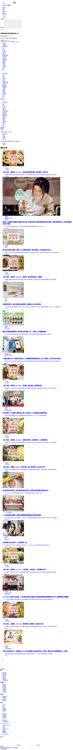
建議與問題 (2, 669)
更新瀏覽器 (17, 141)
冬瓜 (3, 68)
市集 (7, 747)
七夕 (3, 47)
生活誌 (4, 8)
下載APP (2, 27)
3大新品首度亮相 (8, 648)
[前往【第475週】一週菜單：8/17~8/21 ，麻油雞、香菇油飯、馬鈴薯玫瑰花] (13, 379)
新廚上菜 (4, 700)
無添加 (6, 300)
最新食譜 (4, 43)
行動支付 (6, 353)
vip (5, 166)
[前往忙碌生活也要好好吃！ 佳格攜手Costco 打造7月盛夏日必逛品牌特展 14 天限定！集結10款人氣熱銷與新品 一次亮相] (13, 644)
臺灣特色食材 (7, 594)
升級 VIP (4, 14)
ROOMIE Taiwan (6, 728)
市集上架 (4, 677)
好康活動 (4, 710)
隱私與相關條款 (6, 721)
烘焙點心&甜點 (5, 55)
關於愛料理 (5, 673)
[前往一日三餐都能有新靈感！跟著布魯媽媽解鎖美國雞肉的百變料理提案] (13, 511)
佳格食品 (6, 647)
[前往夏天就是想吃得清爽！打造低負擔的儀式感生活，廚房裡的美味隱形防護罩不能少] (13, 487)
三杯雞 (4, 136)
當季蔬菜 (6, 245)
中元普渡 (4, 51)
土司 (5, 301)
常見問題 (4, 684)
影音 (3, 711)
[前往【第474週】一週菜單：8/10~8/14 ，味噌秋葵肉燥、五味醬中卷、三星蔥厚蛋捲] (13, 433)
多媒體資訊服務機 (8, 354)
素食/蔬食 (4, 54)
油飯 (3, 76)
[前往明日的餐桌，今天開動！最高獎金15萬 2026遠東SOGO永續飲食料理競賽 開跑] (13, 406)
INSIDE (4, 727)
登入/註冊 (4, 16)
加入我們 (4, 675)
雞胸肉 (4, 63)
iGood (4, 12)
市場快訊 (6, 216)
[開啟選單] (12, 24)
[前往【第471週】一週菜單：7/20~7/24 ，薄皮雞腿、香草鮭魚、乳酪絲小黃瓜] (13, 617)
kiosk (6, 355)
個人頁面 (4, 688)
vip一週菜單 (7, 169)
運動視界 (4, 731)
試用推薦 (4, 13)
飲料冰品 (4, 85)
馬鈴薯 (4, 94)
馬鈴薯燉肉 (5, 133)
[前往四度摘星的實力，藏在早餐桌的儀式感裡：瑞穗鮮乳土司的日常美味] (13, 297)
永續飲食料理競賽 (8, 410)
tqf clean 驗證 (7, 328)
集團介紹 (4, 672)
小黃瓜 (4, 64)
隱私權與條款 (5, 680)
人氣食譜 (4, 45)
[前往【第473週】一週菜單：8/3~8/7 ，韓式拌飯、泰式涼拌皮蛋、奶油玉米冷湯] (13, 460)
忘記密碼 (4, 685)
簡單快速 (4, 60)
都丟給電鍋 (5, 59)
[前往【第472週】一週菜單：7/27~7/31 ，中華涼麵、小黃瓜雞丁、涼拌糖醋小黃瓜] (13, 563)
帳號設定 (4, 687)
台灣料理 (6, 219)
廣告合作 (4, 676)
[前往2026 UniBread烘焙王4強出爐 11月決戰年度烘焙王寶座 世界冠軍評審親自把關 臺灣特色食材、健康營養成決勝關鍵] (13, 590)
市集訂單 (4, 689)
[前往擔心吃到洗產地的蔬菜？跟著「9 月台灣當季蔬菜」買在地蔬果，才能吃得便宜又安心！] (13, 244)
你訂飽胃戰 (7, 539)
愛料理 (4, 7)
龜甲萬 (6, 327)
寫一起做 (10, 131)
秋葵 (3, 139)
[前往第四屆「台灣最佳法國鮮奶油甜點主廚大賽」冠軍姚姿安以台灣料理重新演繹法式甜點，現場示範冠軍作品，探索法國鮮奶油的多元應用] (31, 215)
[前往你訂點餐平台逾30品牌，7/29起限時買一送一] (13, 535)
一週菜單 (6, 168)
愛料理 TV (5, 11)
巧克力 (4, 50)
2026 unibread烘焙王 (8, 592)
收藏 (2, 131)
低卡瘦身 (4, 56)
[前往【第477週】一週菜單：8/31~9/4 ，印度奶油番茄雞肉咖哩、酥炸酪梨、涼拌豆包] (13, 165)
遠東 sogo (6, 408)
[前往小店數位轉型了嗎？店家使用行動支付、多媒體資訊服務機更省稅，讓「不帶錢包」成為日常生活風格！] (13, 352)
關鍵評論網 (5, 732)
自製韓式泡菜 (5, 46)
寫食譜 (5, 131)
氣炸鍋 (4, 61)
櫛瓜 (3, 135)
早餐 (3, 52)
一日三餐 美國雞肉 (8, 512)
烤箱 (3, 69)
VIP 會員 (4, 692)
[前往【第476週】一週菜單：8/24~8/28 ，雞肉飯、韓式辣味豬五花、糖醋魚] (13, 270)
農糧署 (6, 247)
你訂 (5, 538)
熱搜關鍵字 (2, 98)
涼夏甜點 (4, 65)
